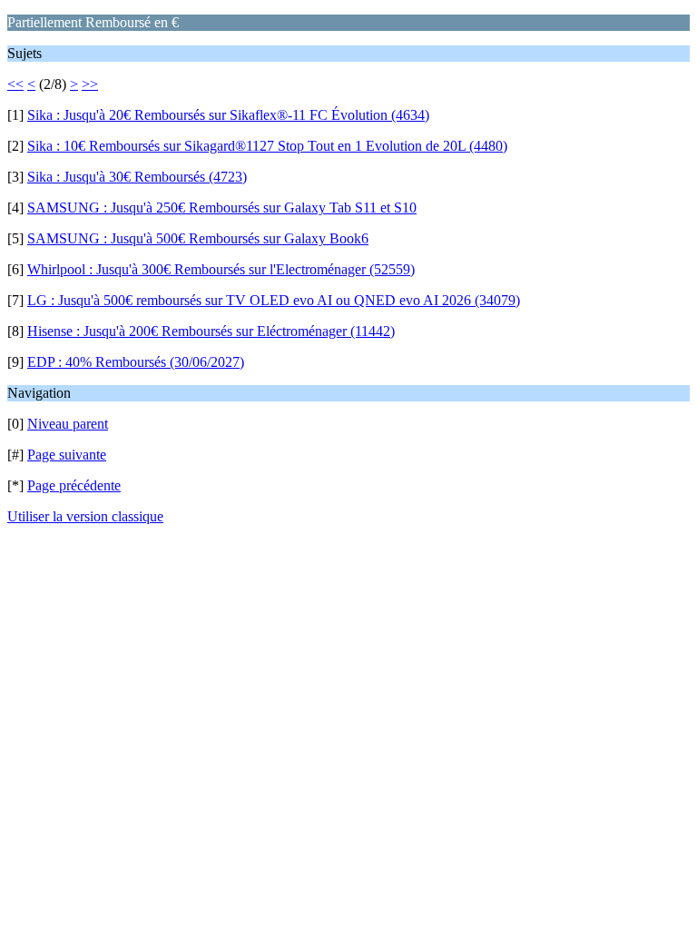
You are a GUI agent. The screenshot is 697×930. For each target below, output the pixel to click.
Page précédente (74, 485)
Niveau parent (67, 423)
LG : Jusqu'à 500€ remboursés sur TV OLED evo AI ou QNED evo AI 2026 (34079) (273, 300)
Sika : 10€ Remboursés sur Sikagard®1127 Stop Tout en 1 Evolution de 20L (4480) (267, 145)
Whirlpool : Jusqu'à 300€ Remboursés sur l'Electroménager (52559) (221, 269)
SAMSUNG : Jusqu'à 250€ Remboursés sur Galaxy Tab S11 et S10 (222, 207)
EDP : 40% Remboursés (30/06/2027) (135, 362)
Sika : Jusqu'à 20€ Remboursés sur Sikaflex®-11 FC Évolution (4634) (228, 115)
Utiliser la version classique (85, 516)
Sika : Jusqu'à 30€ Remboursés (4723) (137, 176)
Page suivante (66, 454)
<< (15, 84)
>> (90, 84)
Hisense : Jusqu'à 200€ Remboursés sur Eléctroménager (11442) (211, 331)
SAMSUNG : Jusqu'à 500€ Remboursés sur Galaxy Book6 (197, 238)
